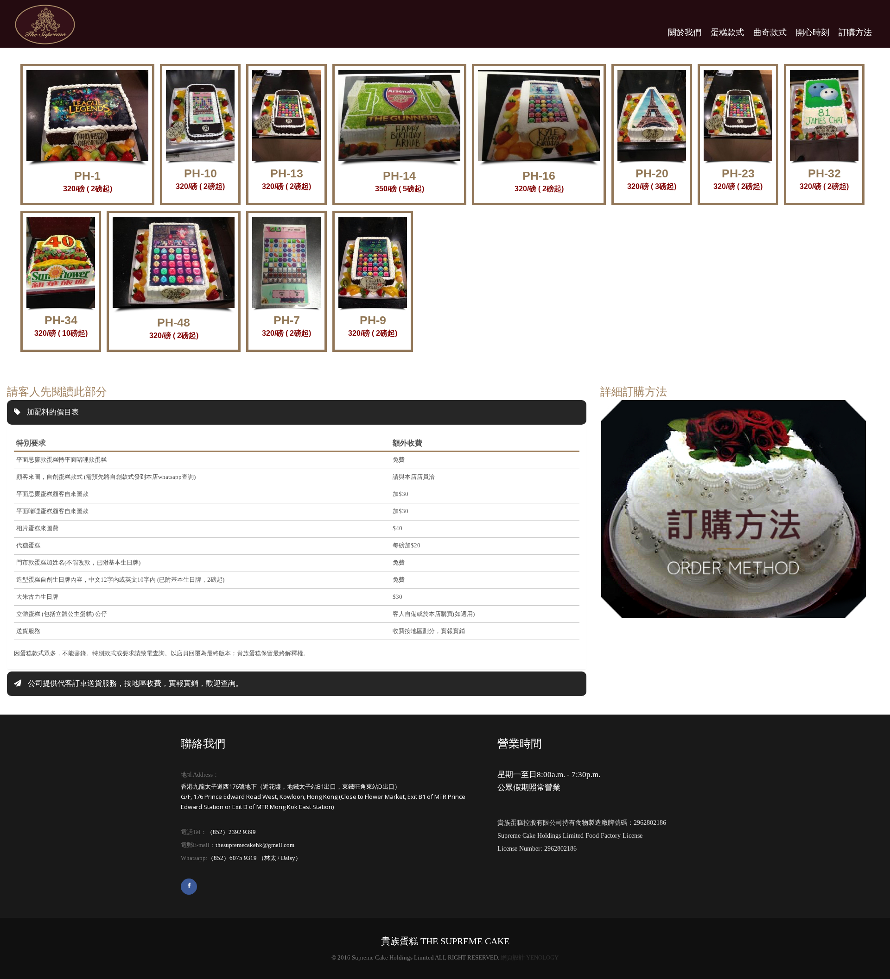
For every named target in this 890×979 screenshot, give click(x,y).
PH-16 (538, 175)
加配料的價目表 (52, 412)
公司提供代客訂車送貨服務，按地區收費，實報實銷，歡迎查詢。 (134, 683)
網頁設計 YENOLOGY (530, 957)
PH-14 (399, 175)
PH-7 (286, 320)
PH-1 (87, 175)
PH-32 (824, 173)
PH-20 (652, 173)
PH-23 (738, 173)
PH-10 (200, 173)
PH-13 (286, 173)
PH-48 (173, 322)
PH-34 (60, 320)
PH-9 (373, 320)
